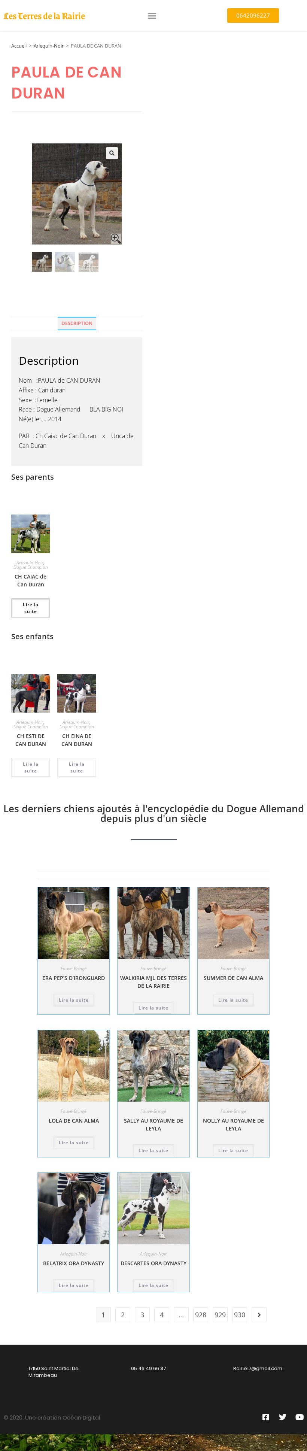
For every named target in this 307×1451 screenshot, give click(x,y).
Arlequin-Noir (49, 45)
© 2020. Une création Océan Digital (52, 1417)
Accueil (19, 45)
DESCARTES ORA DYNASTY (153, 1263)
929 (220, 1314)
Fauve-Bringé (73, 968)
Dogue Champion (30, 567)
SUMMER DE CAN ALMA (233, 977)
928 (200, 1314)
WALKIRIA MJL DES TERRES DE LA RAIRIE (153, 981)
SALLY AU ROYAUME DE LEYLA (153, 1124)
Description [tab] (76, 323)
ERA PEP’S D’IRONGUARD (73, 977)
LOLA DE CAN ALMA (74, 1120)
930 (239, 1314)
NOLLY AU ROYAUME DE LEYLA (233, 1124)
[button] (152, 15)
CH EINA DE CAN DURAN (76, 739)
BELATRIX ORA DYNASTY (73, 1263)
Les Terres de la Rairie (44, 15)
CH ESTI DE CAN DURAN (30, 739)
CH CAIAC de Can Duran (30, 580)
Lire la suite (31, 607)
